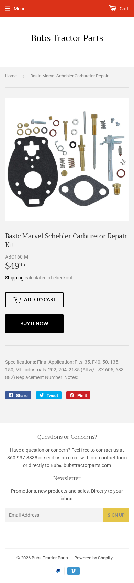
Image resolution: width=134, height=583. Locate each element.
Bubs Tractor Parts (67, 38)
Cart (124, 8)
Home (11, 75)
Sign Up (116, 515)
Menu (20, 8)
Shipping (14, 278)
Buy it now (34, 324)
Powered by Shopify (93, 557)
